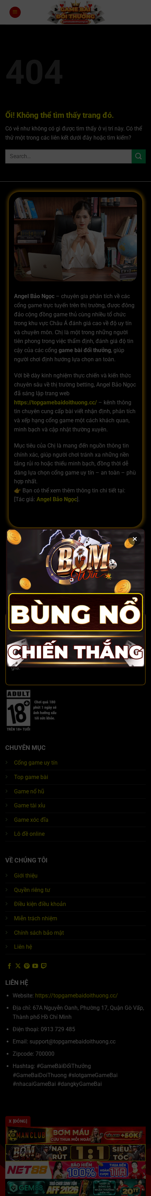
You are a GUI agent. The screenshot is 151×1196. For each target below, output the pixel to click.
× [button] (134, 538)
